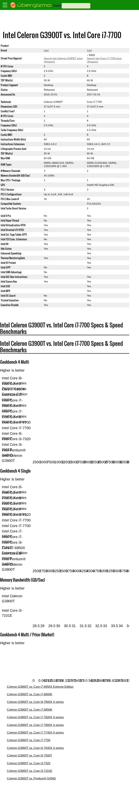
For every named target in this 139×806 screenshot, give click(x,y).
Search (57, 5)
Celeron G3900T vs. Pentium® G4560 (31, 778)
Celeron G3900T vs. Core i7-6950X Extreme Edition (40, 686)
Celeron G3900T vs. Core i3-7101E (29, 770)
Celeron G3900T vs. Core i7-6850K (29, 709)
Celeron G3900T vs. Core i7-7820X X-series (35, 717)
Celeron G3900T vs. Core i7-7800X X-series (35, 725)
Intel (46, 50)
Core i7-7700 (94, 45)
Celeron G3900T (53, 45)
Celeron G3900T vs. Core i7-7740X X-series (35, 732)
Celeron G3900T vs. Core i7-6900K (29, 694)
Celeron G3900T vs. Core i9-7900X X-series (35, 701)
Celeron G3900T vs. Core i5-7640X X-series (35, 747)
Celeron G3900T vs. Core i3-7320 (28, 763)
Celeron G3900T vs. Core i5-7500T (29, 755)
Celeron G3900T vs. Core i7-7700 (28, 740)
